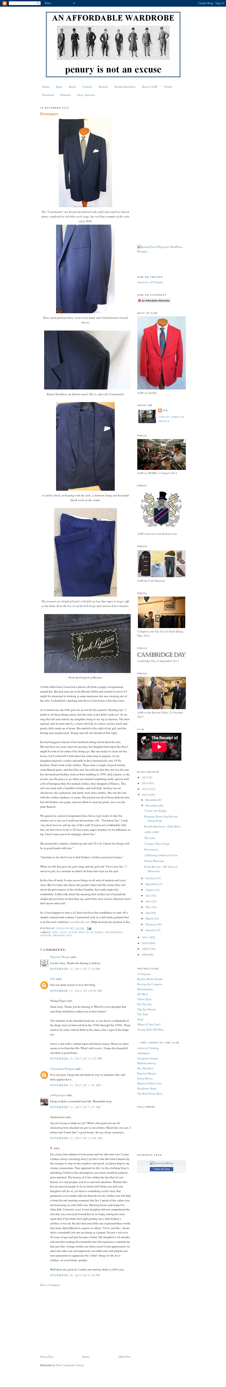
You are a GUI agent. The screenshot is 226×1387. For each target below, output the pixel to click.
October (150, 878)
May (148, 907)
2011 (145, 937)
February (151, 924)
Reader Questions (125, 87)
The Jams (149, 838)
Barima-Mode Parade (149, 979)
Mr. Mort (142, 994)
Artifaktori (143, 1053)
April (148, 913)
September (152, 884)
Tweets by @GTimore (150, 282)
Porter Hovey (145, 1078)
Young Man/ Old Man (150, 1029)
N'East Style (144, 999)
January (150, 930)
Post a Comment (50, 1285)
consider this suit (80, 922)
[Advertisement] (85, 1321)
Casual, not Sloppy (155, 811)
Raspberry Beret (146, 1088)
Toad (140, 1019)
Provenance (151, 849)
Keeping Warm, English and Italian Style (161, 818)
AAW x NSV (151, 832)
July (148, 895)
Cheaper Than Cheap (157, 844)
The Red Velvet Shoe (149, 1093)
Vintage (45, 935)
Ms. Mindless (145, 1068)
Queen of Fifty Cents (149, 1083)
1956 (55, 932)
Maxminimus (145, 989)
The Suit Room (146, 1009)
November (151, 805)
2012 (145, 795)
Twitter (168, 87)
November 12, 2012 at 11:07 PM (76, 1058)
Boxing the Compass (149, 984)
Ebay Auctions (86, 95)
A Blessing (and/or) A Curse (161, 855)
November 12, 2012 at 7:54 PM (75, 969)
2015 (145, 777)
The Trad (142, 1014)
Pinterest (65, 95)
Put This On (144, 1004)
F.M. (52, 979)
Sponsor (103, 87)
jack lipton (68, 932)
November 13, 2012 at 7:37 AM (75, 1107)
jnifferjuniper (58, 1095)
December (151, 800)
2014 (145, 783)
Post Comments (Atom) (70, 1365)
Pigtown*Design (60, 957)
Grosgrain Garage (147, 1058)
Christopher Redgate (62, 1069)
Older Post (124, 1357)
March (149, 918)
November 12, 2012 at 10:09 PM (76, 991)
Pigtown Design (146, 1073)
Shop (59, 87)
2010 (145, 943)
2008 (145, 955)
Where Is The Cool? (149, 1024)
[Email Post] (89, 928)
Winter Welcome (154, 861)
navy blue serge (91, 932)
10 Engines (144, 974)
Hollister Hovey (146, 1063)
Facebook (48, 95)
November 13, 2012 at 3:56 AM (75, 1085)
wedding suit (62, 935)
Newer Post (46, 1357)
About (72, 87)
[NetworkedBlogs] (161, 1163)
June (148, 901)
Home (45, 87)
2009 (145, 949)
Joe (165, 410)
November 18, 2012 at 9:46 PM (75, 1275)
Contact (87, 87)
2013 (145, 789)
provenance (114, 932)
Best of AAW (149, 87)
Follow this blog (161, 1169)
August (150, 890)
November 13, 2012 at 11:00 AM (76, 1138)
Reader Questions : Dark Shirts (162, 826)
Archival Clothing (148, 1048)
